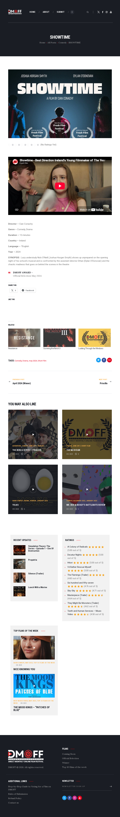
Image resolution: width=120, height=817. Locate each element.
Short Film (42, 361)
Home (42, 42)
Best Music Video (20, 701)
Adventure (16, 446)
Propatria (32, 560)
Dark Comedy (17, 501)
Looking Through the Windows (90, 348)
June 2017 (76, 446)
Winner (65, 762)
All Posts (52, 42)
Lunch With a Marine (37, 587)
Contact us (13, 802)
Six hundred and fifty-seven (80, 582)
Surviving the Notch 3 (51, 348)
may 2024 (33, 361)
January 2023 (91, 501)
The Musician (73, 450)
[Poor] (17, 144)
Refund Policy (14, 798)
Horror (33, 501)
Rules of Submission (18, 794)
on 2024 (15, 509)
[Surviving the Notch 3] (59, 338)
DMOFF (12, 767)
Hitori (70, 562)
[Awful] (11, 144)
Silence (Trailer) (36, 574)
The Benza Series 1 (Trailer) (27, 450)
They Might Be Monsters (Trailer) (83, 603)
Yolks (15, 505)
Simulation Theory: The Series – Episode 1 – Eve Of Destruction (41, 548)
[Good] (30, 144)
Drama (25, 361)
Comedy (62, 42)
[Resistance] (24, 338)
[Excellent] (36, 144)
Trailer (40, 446)
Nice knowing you (24, 669)
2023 (19, 665)
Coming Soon (68, 754)
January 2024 (42, 501)
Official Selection (70, 758)
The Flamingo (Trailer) (77, 575)
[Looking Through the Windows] (94, 338)
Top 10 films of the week (44, 663)
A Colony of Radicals (77, 546)
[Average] (24, 144)
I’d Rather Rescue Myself (79, 567)
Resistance (12, 348)
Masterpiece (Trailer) (77, 595)
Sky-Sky (71, 590)
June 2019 (33, 446)
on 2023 (15, 454)
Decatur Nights (74, 554)
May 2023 (29, 663)
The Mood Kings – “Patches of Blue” (31, 708)
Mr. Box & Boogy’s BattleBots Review (86, 505)
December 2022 (79, 501)
